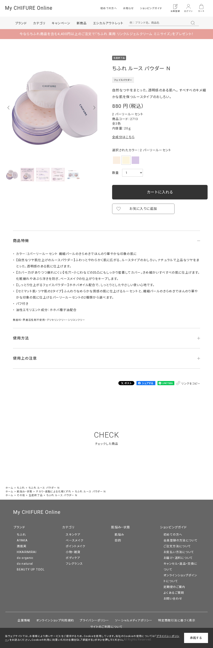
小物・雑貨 (73, 552)
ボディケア (73, 557)
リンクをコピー (190, 383)
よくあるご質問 (173, 592)
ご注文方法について (177, 546)
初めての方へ (108, 8)
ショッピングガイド (151, 8)
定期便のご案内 (174, 587)
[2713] (12, 174)
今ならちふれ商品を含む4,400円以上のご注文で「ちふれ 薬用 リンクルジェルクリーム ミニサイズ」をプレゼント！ (107, 34)
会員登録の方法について (180, 540)
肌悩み (119, 534)
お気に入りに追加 (143, 209)
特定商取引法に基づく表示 (176, 620)
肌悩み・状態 (120, 527)
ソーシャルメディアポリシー (133, 620)
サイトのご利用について (106, 626)
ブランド (19, 527)
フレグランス (74, 563)
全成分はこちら (123, 137)
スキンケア (73, 534)
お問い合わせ (172, 598)
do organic (25, 557)
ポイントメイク (75, 546)
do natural (25, 563)
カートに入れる (160, 192)
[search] (193, 23)
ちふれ (21, 534)
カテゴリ (68, 527)
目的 (118, 540)
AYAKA (22, 540)
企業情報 (23, 620)
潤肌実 (21, 546)
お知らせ (128, 8)
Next (94, 107)
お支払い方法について (178, 552)
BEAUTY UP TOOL (31, 569)
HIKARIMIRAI (26, 552)
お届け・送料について (178, 557)
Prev (8, 107)
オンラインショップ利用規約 (55, 620)
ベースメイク (74, 540)
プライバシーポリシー (94, 620)
